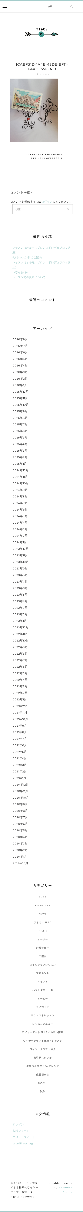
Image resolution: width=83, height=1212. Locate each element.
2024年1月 (20, 542)
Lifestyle (42, 905)
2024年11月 (20, 476)
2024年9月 (20, 490)
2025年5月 (20, 437)
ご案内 (43, 956)
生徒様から (42, 1074)
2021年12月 (20, 706)
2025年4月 (20, 444)
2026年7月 (20, 345)
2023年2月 (20, 614)
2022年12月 (21, 627)
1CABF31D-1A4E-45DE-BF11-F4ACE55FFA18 (44, 156)
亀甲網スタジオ (43, 1057)
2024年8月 (20, 496)
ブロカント (42, 973)
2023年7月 (20, 581)
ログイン (47, 201)
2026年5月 (20, 359)
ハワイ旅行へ (20, 272)
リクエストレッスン (42, 1015)
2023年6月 (20, 588)
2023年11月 (20, 555)
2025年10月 (21, 404)
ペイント (43, 981)
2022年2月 (20, 693)
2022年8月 (20, 653)
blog (43, 897)
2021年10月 (20, 719)
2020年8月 (20, 810)
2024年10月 (21, 483)
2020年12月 (21, 784)
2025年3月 (20, 450)
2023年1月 (20, 620)
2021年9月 (20, 725)
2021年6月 (20, 745)
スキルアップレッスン (43, 964)
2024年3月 (20, 529)
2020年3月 (20, 843)
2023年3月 (20, 607)
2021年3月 (20, 765)
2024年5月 (20, 516)
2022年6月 (20, 666)
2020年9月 (20, 804)
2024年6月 (20, 509)
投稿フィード (21, 1130)
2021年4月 (20, 758)
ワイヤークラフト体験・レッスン (42, 1040)
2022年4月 (20, 679)
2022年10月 (21, 640)
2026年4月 (20, 365)
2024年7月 (20, 503)
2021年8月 (20, 732)
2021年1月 (19, 778)
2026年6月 (20, 352)
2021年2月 (20, 771)
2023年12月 (21, 548)
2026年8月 (20, 339)
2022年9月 (20, 647)
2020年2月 (20, 850)
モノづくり (42, 1007)
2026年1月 (20, 385)
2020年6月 (20, 823)
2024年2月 (20, 535)
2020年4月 (20, 837)
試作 (43, 1091)
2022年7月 (20, 660)
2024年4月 (20, 522)
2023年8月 (20, 575)
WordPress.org (23, 1143)
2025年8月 (20, 417)
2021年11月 (20, 712)
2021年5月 (20, 751)
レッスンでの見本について (29, 277)
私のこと (43, 1083)
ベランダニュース (42, 990)
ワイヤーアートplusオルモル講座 (42, 1032)
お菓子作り (42, 947)
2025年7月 (20, 424)
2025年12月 (21, 391)
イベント (43, 931)
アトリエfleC (43, 922)
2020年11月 (20, 791)
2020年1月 (20, 856)
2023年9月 (20, 568)
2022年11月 (20, 634)
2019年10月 (20, 863)
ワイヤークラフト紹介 (43, 1049)
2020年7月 (20, 817)
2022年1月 (20, 699)
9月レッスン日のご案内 (27, 257)
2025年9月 (20, 411)
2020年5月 (20, 830)
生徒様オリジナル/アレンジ (42, 1066)
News (43, 914)
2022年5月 (20, 673)
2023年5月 (20, 594)
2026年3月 (20, 372)
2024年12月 (21, 470)
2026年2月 (20, 378)
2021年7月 (20, 738)
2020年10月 (21, 797)
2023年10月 (21, 562)
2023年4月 (20, 601)
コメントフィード (24, 1137)
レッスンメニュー (42, 1024)
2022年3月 (20, 686)
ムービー (43, 998)
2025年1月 (20, 463)
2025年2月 (20, 457)
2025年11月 (20, 398)
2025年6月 (20, 431)
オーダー (43, 939)
